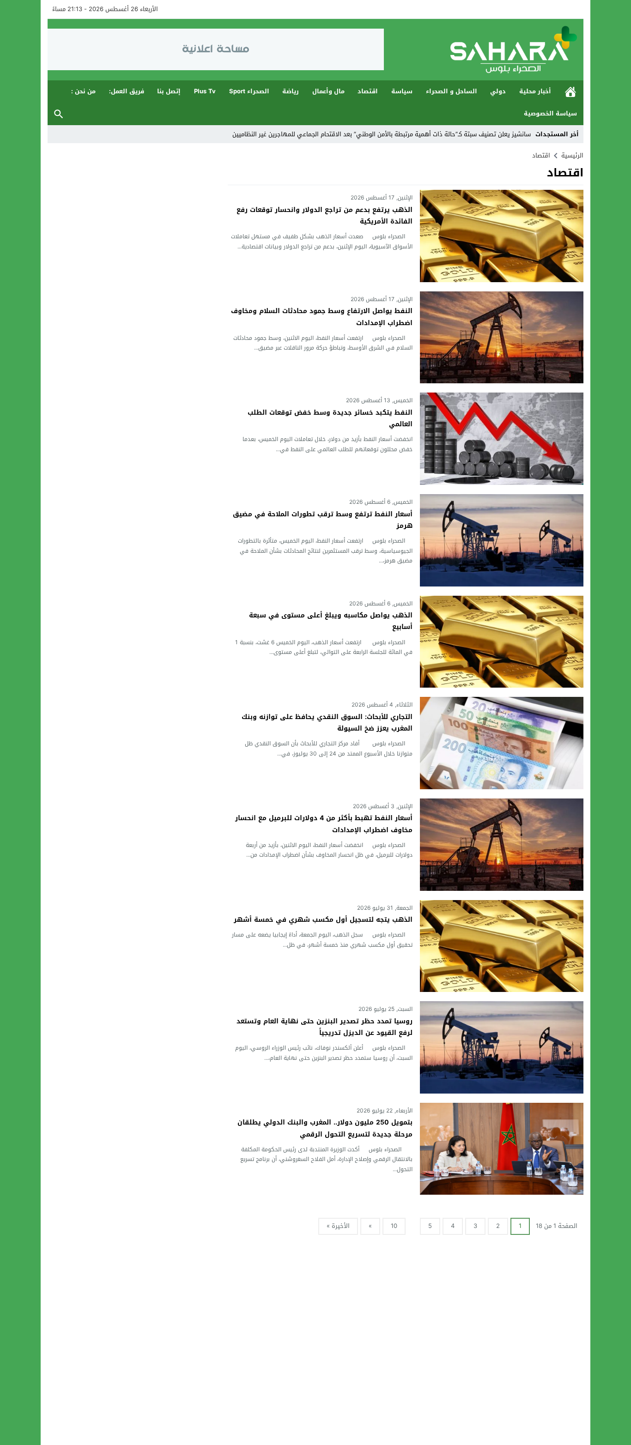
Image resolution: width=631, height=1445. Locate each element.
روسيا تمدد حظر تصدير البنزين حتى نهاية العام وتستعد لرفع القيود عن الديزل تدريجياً (325, 1027)
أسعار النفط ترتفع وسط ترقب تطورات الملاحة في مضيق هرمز (323, 520)
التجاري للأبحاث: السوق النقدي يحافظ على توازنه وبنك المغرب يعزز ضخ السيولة (327, 723)
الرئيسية (570, 92)
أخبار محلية (535, 91)
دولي (498, 91)
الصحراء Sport (249, 91)
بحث (59, 114)
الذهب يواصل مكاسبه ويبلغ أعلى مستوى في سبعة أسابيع (331, 621)
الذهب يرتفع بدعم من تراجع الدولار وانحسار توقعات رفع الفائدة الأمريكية (325, 216)
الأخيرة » (338, 1226)
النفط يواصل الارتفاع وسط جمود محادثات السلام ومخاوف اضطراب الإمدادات (322, 317)
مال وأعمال (328, 91)
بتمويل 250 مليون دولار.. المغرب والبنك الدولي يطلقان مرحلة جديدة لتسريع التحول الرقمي (325, 1128)
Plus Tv (205, 91)
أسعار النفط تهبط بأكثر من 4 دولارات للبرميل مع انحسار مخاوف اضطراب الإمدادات (324, 824)
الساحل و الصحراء (451, 91)
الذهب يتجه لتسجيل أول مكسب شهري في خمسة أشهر (323, 919)
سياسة (402, 91)
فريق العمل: (126, 91)
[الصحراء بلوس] (483, 50)
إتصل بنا (169, 91)
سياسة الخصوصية (550, 113)
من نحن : (83, 91)
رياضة (290, 91)
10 (394, 1226)
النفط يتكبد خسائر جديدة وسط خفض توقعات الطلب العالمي (330, 418)
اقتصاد (368, 91)
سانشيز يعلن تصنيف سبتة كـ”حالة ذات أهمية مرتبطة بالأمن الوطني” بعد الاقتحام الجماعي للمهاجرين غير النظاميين (381, 134)
